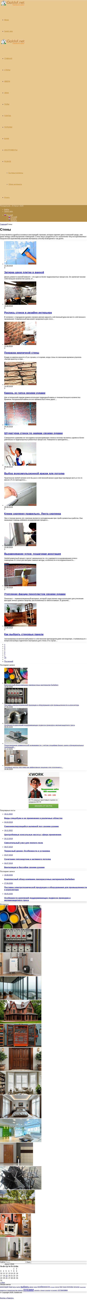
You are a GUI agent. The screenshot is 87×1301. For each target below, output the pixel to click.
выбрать (25, 1287)
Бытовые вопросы (15, 173)
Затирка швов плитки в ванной (24, 272)
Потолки (8, 127)
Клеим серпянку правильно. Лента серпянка (32, 513)
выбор (18, 1287)
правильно (3, 1290)
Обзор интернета (15, 184)
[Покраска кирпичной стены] (20, 344)
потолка (70, 1287)
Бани (6, 138)
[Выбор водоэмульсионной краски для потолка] (20, 465)
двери (31, 1287)
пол (61, 1287)
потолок (76, 1287)
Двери (7, 81)
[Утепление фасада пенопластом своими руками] (20, 586)
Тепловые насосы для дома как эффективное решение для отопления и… (33, 767)
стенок (42, 1290)
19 (7, 1276)
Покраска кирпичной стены (21, 352)
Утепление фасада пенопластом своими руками (35, 594)
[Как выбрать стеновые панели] (20, 626)
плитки (57, 1287)
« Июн (2, 1283)
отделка (52, 1287)
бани (10, 1287)
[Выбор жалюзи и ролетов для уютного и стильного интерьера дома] (20, 1094)
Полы (6, 104)
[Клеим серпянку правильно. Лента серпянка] (20, 505)
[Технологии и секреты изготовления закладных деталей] (20, 1189)
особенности (43, 1287)
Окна (6, 93)
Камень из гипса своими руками (24, 392)
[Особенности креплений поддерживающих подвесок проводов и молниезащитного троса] (16, 723)
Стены (7, 70)
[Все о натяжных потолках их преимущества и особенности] (20, 1118)
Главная (3, 224)
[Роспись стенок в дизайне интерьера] (20, 304)
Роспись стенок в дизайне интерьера (28, 312)
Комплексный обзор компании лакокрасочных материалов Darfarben (31, 685)
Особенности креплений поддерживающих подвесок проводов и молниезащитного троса (39, 725)
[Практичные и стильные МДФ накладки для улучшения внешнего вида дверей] (20, 1070)
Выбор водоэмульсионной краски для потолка (34, 473)
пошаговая (83, 1287)
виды (14, 1287)
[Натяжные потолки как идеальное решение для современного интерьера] (20, 1141)
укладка (47, 1290)
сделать (37, 1290)
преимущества (12, 1290)
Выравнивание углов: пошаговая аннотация (32, 553)
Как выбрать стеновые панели (24, 634)
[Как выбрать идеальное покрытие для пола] (17, 1213)
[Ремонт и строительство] (12, 7)
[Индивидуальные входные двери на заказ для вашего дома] (16, 1165)
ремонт (20, 1290)
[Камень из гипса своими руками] (20, 384)
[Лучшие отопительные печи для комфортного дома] (15, 1236)
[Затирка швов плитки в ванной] (20, 264)
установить (54, 1290)
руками (28, 1289)
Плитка (7, 116)
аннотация (4, 1287)
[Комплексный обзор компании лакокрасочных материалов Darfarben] (16, 683)
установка (63, 1290)
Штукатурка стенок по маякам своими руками (33, 433)
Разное (7, 161)
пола (64, 1287)
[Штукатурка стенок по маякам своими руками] (20, 425)
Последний (8, 661)
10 (5, 658)
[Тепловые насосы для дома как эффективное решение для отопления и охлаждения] (16, 765)
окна (35, 1287)
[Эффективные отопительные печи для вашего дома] (15, 1260)
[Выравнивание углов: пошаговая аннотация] (20, 545)
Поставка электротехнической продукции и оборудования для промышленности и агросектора (41, 705)
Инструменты (10, 150)
